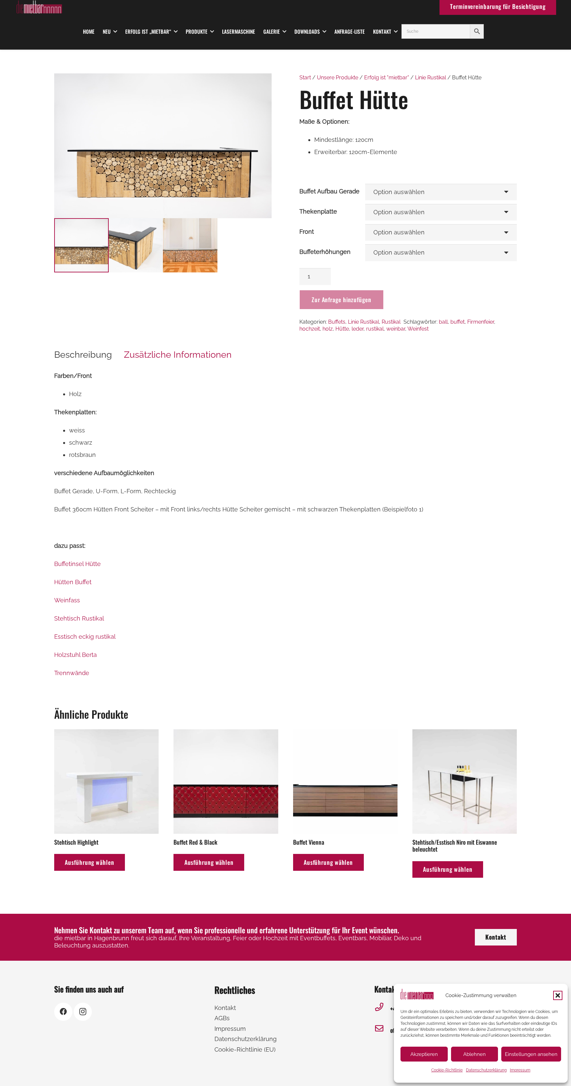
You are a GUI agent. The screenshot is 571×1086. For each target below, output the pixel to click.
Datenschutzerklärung (486, 1070)
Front (306, 231)
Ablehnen (474, 1054)
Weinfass (67, 600)
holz (328, 329)
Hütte (342, 329)
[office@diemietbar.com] (382, 1030)
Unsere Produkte (337, 77)
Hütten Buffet (73, 582)
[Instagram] (83, 1012)
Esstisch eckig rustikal (85, 636)
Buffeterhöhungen (325, 251)
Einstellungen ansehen (531, 1054)
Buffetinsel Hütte (77, 563)
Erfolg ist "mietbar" (386, 77)
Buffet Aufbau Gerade (329, 191)
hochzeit (309, 329)
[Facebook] (63, 1012)
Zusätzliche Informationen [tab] (178, 354)
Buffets (336, 322)
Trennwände (71, 672)
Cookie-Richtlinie (447, 1070)
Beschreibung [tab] (83, 354)
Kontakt (225, 1007)
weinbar (395, 329)
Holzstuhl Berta (75, 654)
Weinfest (418, 329)
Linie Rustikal (430, 77)
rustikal (375, 329)
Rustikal (391, 322)
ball (443, 322)
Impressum (520, 1070)
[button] (557, 995)
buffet (457, 322)
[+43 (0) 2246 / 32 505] (382, 1009)
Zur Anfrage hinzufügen (341, 299)
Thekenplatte (318, 211)
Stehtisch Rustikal (79, 618)
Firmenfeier (480, 322)
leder (357, 329)
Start (305, 77)
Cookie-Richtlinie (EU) (245, 1049)
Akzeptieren (424, 1054)
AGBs (222, 1018)
